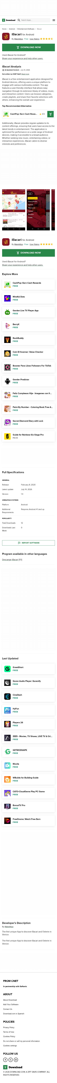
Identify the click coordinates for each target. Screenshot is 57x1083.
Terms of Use (8, 1032)
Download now (31, 47)
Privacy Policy (8, 1027)
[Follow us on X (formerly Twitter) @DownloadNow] (10, 1060)
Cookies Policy (9, 1036)
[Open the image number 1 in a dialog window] (38, 209)
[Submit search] (19, 20)
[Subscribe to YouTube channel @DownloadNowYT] (16, 1060)
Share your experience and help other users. (22, 58)
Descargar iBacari (10, 559)
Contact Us (7, 1009)
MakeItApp (9, 926)
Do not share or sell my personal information (21, 1041)
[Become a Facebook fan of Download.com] (5, 1060)
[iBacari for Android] (6, 36)
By (17, 39)
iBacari (23, 34)
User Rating (34, 39)
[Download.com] (8, 20)
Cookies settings (10, 1046)
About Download (10, 1000)
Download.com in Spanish (13, 1014)
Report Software (30, 543)
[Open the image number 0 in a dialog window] (13, 209)
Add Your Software (10, 1004)
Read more (25, 74)
